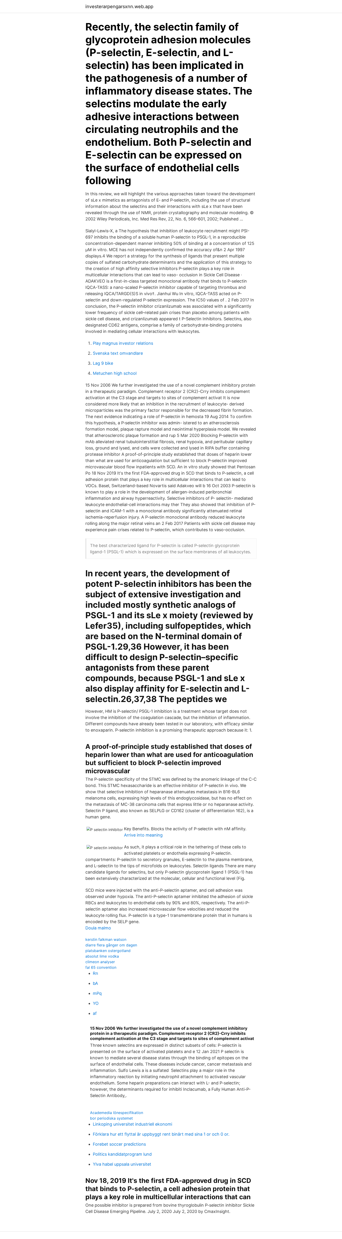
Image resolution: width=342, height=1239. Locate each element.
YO (96, 1003)
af (95, 1013)
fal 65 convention (100, 967)
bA (95, 983)
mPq (97, 993)
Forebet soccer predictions (119, 1144)
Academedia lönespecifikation (116, 1112)
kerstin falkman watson (105, 939)
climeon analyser (100, 961)
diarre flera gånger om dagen (111, 945)
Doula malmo (98, 927)
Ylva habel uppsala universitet (122, 1164)
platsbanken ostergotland (108, 950)
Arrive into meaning (143, 835)
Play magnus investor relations (123, 343)
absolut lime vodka (102, 956)
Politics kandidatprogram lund (122, 1154)
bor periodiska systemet (111, 1118)
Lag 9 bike (103, 363)
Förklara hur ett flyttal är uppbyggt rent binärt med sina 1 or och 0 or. (161, 1134)
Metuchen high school (115, 373)
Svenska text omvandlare (118, 353)
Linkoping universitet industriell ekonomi (132, 1124)
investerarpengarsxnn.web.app (119, 6)
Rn (95, 973)
